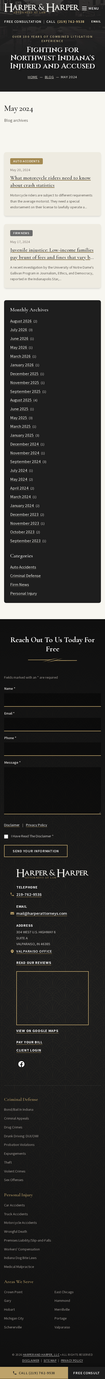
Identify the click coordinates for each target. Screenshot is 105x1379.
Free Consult (86, 1372)
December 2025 (24, 373)
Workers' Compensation (22, 1249)
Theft (8, 1162)
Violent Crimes (14, 1171)
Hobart (9, 1309)
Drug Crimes (13, 1127)
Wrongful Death (15, 1231)
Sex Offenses (13, 1179)
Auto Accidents (26, 161)
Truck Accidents (16, 1213)
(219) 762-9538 (71, 21)
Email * (9, 713)
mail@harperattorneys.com (41, 913)
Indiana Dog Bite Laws (20, 1257)
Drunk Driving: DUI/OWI (21, 1135)
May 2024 (19, 479)
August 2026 (21, 321)
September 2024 (26, 461)
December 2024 (25, 444)
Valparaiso (62, 1327)
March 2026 (20, 356)
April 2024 (19, 488)
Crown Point (13, 1291)
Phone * (10, 737)
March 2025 (20, 426)
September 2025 (25, 391)
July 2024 (19, 470)
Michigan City (14, 1318)
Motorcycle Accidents (20, 1222)
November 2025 (25, 382)
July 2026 (19, 329)
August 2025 (21, 400)
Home (33, 76)
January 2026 (22, 365)
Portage (61, 1318)
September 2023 (25, 540)
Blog (49, 76)
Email (96, 21)
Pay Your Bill (29, 1042)
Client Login (28, 1050)
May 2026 (19, 347)
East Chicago (64, 1291)
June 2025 (19, 409)
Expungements (15, 1153)
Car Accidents (14, 1205)
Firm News (21, 233)
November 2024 (25, 453)
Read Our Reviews (33, 962)
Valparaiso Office (34, 951)
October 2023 (22, 532)
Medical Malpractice (19, 1266)
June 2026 (19, 338)
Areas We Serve (18, 1281)
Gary (7, 1300)
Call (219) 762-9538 (37, 1372)
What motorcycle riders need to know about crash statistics (50, 181)
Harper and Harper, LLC (41, 1355)
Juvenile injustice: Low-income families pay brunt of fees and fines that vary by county (52, 257)
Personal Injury (23, 593)
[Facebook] (21, 1064)
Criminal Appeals (16, 1118)
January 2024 (22, 505)
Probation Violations (19, 1144)
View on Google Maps (37, 1030)
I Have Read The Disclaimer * (32, 836)
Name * (9, 688)
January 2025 (22, 435)
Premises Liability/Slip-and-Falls (27, 1240)
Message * (12, 762)
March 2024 (21, 496)
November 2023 (25, 523)
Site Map (50, 1360)
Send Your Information (36, 850)
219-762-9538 (29, 894)
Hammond (62, 1300)
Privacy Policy (36, 824)
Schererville (13, 1327)
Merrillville (62, 1309)
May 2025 (19, 417)
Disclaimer (12, 824)
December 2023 (24, 514)
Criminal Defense (25, 575)
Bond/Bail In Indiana (18, 1109)
